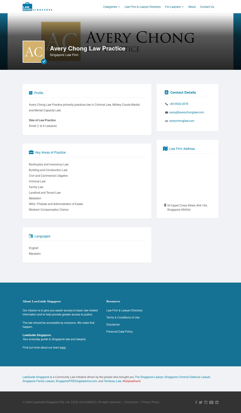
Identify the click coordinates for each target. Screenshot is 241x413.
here (63, 347)
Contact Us (207, 7)
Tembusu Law (112, 381)
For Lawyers (173, 7)
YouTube (211, 402)
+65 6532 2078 (178, 104)
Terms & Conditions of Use (123, 317)
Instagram (205, 402)
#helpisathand (131, 381)
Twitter (201, 402)
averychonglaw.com (181, 121)
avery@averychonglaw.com (186, 112)
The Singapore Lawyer (149, 377)
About (192, 7)
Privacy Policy (150, 402)
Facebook (196, 402)
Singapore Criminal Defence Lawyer (187, 377)
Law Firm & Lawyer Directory (143, 7)
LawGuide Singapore (36, 377)
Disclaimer (113, 324)
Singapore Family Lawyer (38, 381)
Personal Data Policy (119, 331)
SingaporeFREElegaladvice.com (76, 381)
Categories (110, 7)
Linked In (216, 402)
